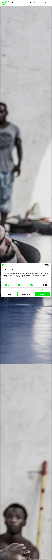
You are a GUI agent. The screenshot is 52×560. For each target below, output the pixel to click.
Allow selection (26, 294)
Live (28, 2)
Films (31, 2)
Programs (36, 2)
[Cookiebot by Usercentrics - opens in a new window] (44, 265)
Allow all (42, 294)
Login (41, 2)
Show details (45, 289)
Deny (9, 294)
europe (26, 1)
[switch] (20, 285)
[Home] (5, 3)
